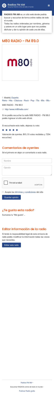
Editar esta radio (11, 245)
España (14, 97)
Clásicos (18, 100)
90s (48, 100)
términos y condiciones (25, 191)
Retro (4, 100)
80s (42, 100)
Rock (26, 100)
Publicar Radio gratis (27, 391)
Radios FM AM (26, 382)
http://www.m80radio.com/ (16, 109)
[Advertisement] (16, 89)
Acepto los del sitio (24, 191)
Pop (32, 100)
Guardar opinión (11, 197)
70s (37, 100)
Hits (10, 100)
